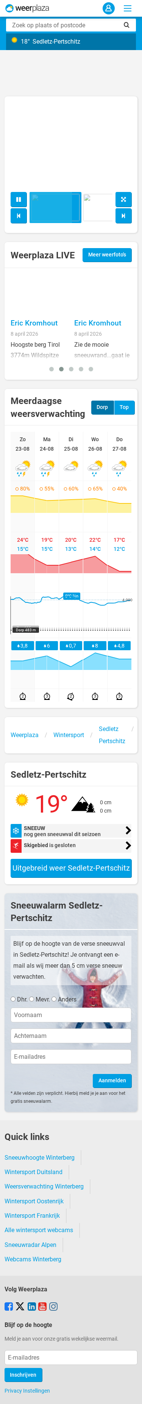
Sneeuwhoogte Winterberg (40, 1157)
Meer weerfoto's (107, 255)
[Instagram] (53, 1307)
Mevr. (43, 999)
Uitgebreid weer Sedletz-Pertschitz (71, 868)
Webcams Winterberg (33, 1259)
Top (124, 407)
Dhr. (22, 999)
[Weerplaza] (27, 8)
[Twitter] (20, 1307)
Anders (67, 999)
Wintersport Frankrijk (32, 1215)
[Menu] (127, 8)
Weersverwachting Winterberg (44, 1186)
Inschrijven (23, 1375)
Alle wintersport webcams (39, 1230)
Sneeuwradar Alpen (30, 1244)
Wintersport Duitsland (33, 1172)
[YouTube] (42, 1307)
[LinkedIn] (32, 1307)
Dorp (102, 407)
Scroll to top (130, 1392)
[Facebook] (9, 1307)
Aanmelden (112, 1080)
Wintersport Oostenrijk (34, 1201)
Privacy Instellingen (27, 1391)
